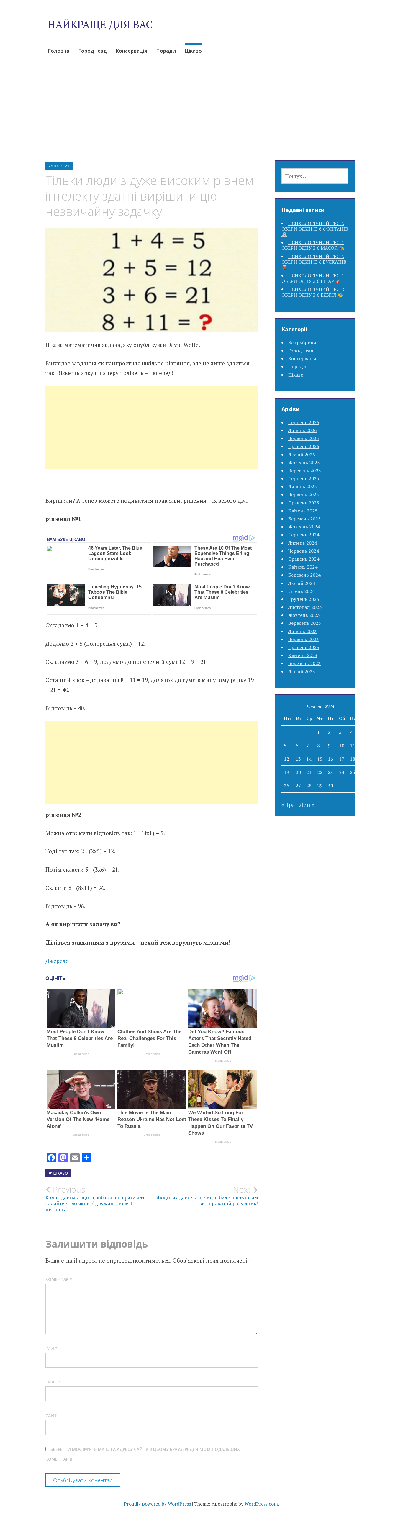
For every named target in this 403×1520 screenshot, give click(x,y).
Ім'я (51, 1348)
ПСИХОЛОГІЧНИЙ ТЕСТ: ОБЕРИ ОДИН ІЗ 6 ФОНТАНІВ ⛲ (314, 229)
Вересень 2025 (304, 470)
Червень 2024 (303, 551)
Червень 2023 (303, 639)
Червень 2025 (303, 494)
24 (341, 772)
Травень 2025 (303, 502)
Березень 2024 (304, 575)
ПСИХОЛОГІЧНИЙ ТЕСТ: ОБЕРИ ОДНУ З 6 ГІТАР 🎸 (312, 278)
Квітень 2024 (302, 567)
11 (352, 745)
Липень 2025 (302, 486)
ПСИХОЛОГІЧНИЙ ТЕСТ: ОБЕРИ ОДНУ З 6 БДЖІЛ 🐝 (312, 292)
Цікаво (193, 50)
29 (319, 785)
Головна (58, 50)
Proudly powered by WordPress (157, 1503)
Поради (166, 50)
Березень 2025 (304, 518)
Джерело (57, 960)
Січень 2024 (301, 591)
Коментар (58, 1279)
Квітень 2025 (302, 510)
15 (319, 759)
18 (352, 759)
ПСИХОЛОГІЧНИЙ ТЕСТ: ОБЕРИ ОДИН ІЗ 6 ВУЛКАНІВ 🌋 (313, 262)
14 (309, 759)
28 (309, 785)
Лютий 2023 (301, 671)
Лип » (306, 804)
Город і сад (92, 50)
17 (341, 759)
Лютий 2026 (301, 454)
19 (286, 772)
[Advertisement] (201, 116)
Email (53, 1382)
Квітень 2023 (302, 655)
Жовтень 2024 (304, 526)
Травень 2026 (303, 446)
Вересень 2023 (304, 623)
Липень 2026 (302, 430)
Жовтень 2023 (304, 615)
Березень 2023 (304, 663)
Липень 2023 (302, 631)
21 (309, 772)
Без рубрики (302, 342)
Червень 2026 (303, 438)
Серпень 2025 (303, 478)
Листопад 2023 (305, 607)
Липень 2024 (302, 543)
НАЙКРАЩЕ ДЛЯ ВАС (100, 24)
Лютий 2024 (301, 583)
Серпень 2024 (303, 534)
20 (298, 772)
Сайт (51, 1415)
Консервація (131, 50)
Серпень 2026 (303, 422)
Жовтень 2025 (304, 462)
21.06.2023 (59, 165)
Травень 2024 (303, 559)
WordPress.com (261, 1503)
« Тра (288, 804)
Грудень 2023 (303, 599)
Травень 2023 (303, 647)
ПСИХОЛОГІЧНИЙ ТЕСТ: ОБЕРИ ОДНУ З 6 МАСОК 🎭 (313, 245)
